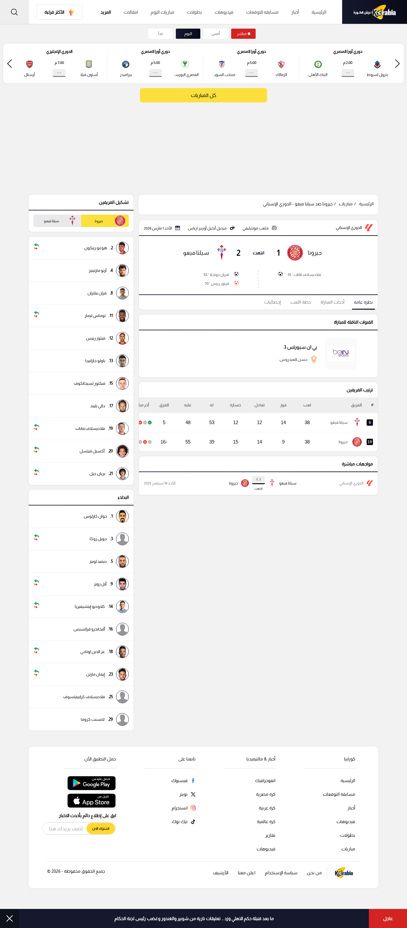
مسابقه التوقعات (262, 12)
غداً (160, 33)
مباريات (346, 203)
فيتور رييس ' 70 (217, 283)
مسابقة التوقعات (339, 794)
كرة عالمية (266, 821)
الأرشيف (220, 872)
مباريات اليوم (162, 12)
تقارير (270, 835)
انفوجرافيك (265, 780)
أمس (215, 33)
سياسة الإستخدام (281, 872)
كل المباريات (203, 95)
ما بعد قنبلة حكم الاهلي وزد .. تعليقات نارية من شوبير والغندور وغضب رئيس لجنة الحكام (194, 918)
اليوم (188, 33)
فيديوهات (224, 12)
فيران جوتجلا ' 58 (216, 274)
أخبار (295, 12)
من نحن (314, 872)
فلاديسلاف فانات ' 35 (304, 274)
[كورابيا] (374, 12)
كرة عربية (267, 807)
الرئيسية (319, 12)
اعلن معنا (246, 872)
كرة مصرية (265, 794)
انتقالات (131, 12)
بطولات (194, 12)
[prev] (397, 63)
